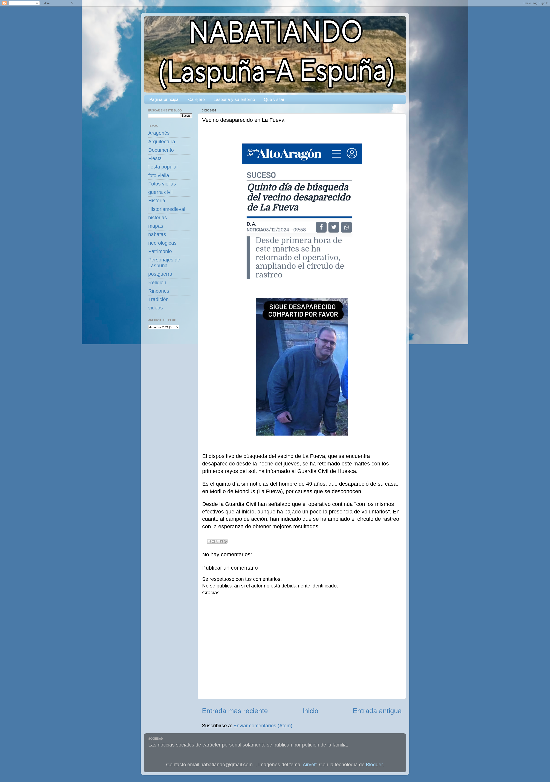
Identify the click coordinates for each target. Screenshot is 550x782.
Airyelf (309, 764)
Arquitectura (161, 141)
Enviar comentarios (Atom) (263, 725)
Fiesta (155, 158)
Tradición (158, 299)
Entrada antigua (377, 711)
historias (157, 217)
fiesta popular (163, 167)
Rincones (158, 291)
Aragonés (159, 133)
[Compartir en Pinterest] (225, 541)
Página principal (164, 99)
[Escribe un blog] (213, 541)
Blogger (374, 764)
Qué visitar (274, 99)
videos (155, 308)
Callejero (196, 99)
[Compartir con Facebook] (221, 541)
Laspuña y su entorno (234, 99)
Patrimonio (160, 251)
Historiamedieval (166, 209)
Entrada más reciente (235, 711)
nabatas (157, 234)
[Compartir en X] (217, 541)
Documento (161, 150)
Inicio (310, 711)
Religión (157, 282)
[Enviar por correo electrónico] (209, 541)
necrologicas (162, 243)
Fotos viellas (162, 184)
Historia (156, 200)
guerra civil (160, 192)
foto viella (158, 175)
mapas (155, 226)
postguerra (160, 274)
